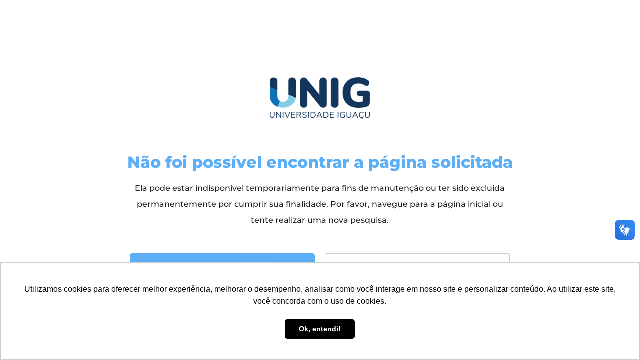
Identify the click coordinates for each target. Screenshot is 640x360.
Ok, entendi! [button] (320, 329)
